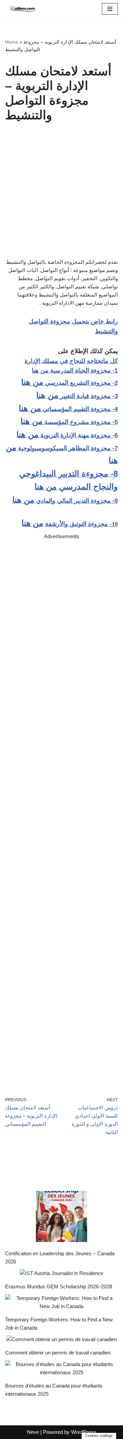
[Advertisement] (61, 808)
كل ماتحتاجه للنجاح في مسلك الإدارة (71, 361)
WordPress (83, 1432)
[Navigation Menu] (110, 9)
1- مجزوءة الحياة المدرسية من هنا (75, 370)
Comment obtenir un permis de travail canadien (57, 1352)
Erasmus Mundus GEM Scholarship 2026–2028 (58, 1286)
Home (11, 42)
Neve (33, 1432)
